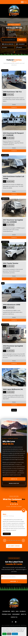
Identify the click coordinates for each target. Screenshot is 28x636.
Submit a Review (15, 546)
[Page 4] (13, 540)
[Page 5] (14, 540)
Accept (4, 633)
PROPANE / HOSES (6, 614)
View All (14, 410)
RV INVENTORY (6, 611)
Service (20, 47)
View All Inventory (8, 44)
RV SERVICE (22, 611)
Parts (5, 47)
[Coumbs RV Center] (14, 603)
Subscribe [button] (13, 581)
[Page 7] (18, 540)
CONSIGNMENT (16, 614)
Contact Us (14, 107)
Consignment (21, 44)
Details (14, 104)
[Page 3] (11, 540)
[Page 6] (16, 540)
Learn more (15, 633)
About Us (23, 614)
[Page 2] (9, 540)
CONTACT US (14, 617)
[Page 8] (20, 540)
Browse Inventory (14, 483)
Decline (9, 633)
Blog (17, 611)
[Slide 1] (13, 52)
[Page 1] (8, 540)
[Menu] (22, 2)
